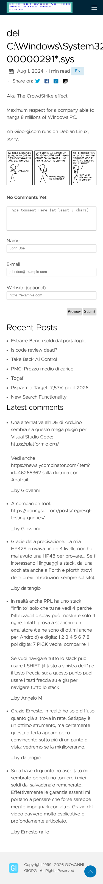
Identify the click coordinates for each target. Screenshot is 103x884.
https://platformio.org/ (35, 444)
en (77, 71)
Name (13, 240)
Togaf (17, 378)
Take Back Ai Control (34, 359)
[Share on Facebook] (47, 81)
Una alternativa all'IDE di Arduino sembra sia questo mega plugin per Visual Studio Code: (49, 430)
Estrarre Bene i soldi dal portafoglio (49, 340)
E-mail (13, 264)
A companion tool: (31, 503)
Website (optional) (26, 287)
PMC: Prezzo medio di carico (42, 369)
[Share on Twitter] (37, 81)
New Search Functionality (39, 397)
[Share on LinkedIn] (56, 81)
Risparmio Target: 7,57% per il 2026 (49, 387)
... (53, 565)
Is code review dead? (34, 350)
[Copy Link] (65, 81)
